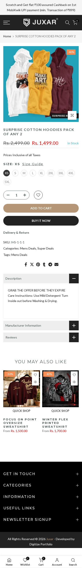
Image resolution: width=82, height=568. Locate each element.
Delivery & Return (16, 231)
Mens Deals (28, 247)
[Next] (75, 391)
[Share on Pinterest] (38, 263)
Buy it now (41, 219)
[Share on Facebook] (26, 263)
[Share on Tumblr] (44, 263)
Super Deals (45, 247)
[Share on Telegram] (50, 263)
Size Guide (32, 163)
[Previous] (6, 391)
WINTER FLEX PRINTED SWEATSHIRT (55, 421)
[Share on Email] (56, 263)
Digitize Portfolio (41, 543)
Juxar (49, 538)
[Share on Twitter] (32, 263)
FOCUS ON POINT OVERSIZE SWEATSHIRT (20, 421)
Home (7, 35)
